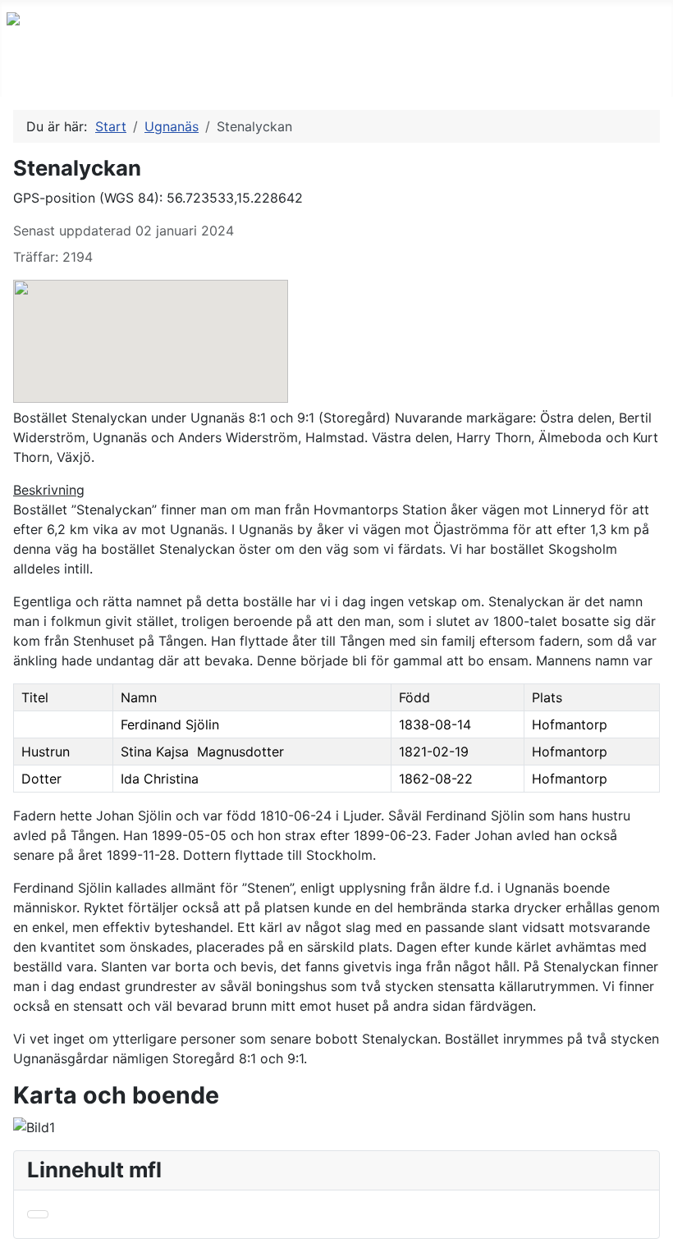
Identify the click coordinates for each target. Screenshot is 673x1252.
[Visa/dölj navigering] (17, 79)
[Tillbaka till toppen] (652, 1231)
